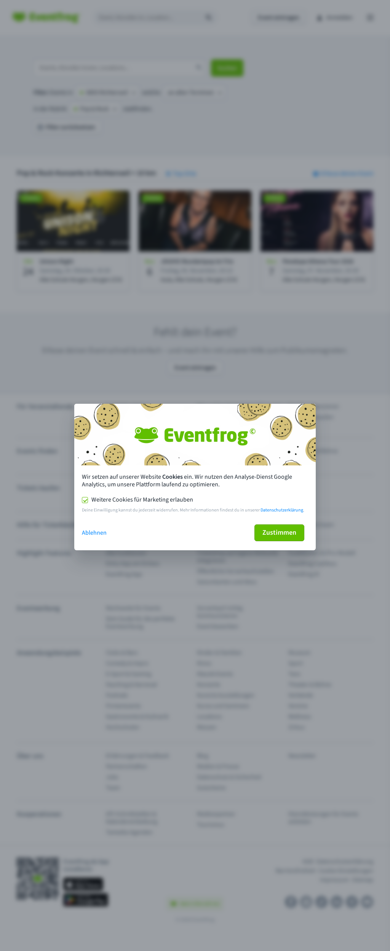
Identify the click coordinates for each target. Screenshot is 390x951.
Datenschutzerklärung (282, 510)
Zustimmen (279, 532)
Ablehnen (94, 533)
